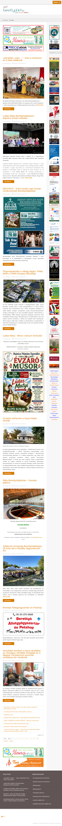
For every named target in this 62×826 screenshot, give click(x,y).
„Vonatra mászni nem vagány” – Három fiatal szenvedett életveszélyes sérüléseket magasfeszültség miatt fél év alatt (22, 730)
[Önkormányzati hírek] (54, 321)
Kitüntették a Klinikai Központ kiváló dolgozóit (15, 726)
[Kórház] (54, 185)
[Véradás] (54, 336)
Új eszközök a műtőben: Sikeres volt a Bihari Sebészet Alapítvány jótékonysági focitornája (20, 707)
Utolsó (11, 741)
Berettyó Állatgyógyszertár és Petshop (22, 607)
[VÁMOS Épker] (54, 68)
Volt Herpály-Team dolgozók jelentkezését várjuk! (16, 723)
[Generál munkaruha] (54, 307)
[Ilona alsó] (23, 752)
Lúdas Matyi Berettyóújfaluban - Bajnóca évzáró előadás (19, 117)
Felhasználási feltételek (41, 778)
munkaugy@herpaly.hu (36, 537)
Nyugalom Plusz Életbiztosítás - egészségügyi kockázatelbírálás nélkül (22, 717)
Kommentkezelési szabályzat (42, 804)
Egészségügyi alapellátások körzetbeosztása (54, 379)
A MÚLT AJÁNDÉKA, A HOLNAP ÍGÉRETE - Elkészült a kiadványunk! (21, 720)
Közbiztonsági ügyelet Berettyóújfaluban (54, 415)
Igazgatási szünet (8, 714)
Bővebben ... (8, 109)
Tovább (6, 741)
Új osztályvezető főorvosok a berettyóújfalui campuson (18, 711)
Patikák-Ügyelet (54, 371)
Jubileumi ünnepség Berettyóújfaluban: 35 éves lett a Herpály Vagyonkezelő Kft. (22, 548)
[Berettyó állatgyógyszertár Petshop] (54, 330)
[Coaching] (54, 213)
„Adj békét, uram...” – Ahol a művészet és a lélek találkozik (22, 59)
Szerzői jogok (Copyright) (41, 781)
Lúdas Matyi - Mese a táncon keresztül (22, 335)
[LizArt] (54, 290)
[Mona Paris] (54, 126)
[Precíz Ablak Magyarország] (23, 48)
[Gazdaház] (54, 346)
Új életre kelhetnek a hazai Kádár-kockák (20, 419)
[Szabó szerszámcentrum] (54, 199)
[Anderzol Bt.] (23, 29)
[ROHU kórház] (54, 233)
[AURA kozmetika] (54, 270)
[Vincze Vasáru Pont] (54, 139)
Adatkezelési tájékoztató (41, 796)
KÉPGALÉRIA (39, 105)
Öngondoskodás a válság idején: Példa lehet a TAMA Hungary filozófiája (23, 272)
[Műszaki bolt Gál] (54, 87)
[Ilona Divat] (23, 40)
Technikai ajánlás (38, 792)
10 (37, 738)
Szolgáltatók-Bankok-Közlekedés (54, 401)
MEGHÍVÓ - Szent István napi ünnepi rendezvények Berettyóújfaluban (22, 189)
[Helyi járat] (54, 252)
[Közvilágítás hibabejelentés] (54, 175)
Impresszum (36, 785)
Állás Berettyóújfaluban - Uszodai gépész (20, 481)
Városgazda (54, 419)
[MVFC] (54, 112)
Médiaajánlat (37, 789)
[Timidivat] (23, 762)
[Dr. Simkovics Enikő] (54, 99)
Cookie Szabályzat (38, 800)
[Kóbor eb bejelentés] (54, 168)
